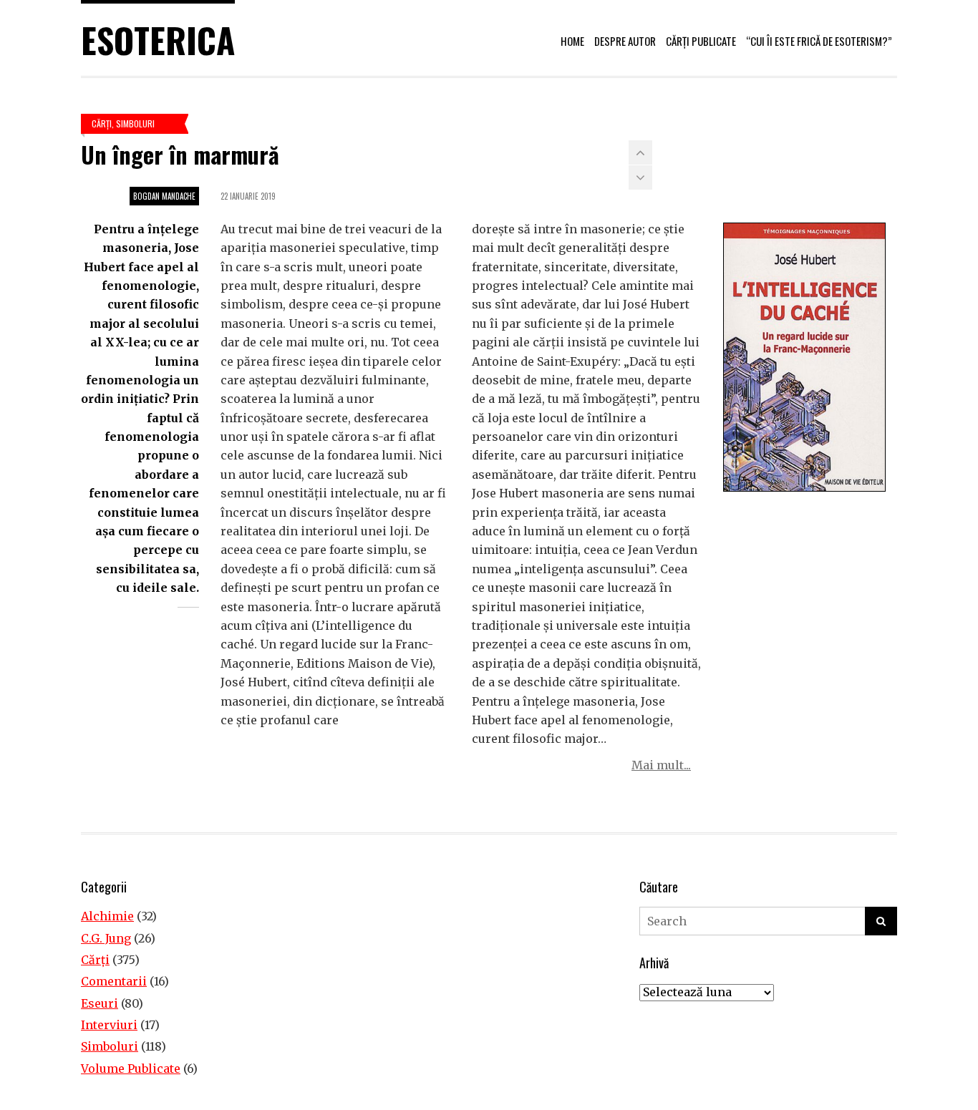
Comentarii (114, 981)
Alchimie (107, 916)
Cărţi (102, 123)
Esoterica (158, 39)
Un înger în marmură (180, 154)
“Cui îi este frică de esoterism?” (819, 41)
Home (572, 41)
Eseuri (99, 1003)
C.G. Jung (106, 938)
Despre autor (625, 41)
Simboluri (135, 123)
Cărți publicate (701, 41)
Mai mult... (661, 765)
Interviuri (109, 1025)
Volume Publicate (130, 1068)
